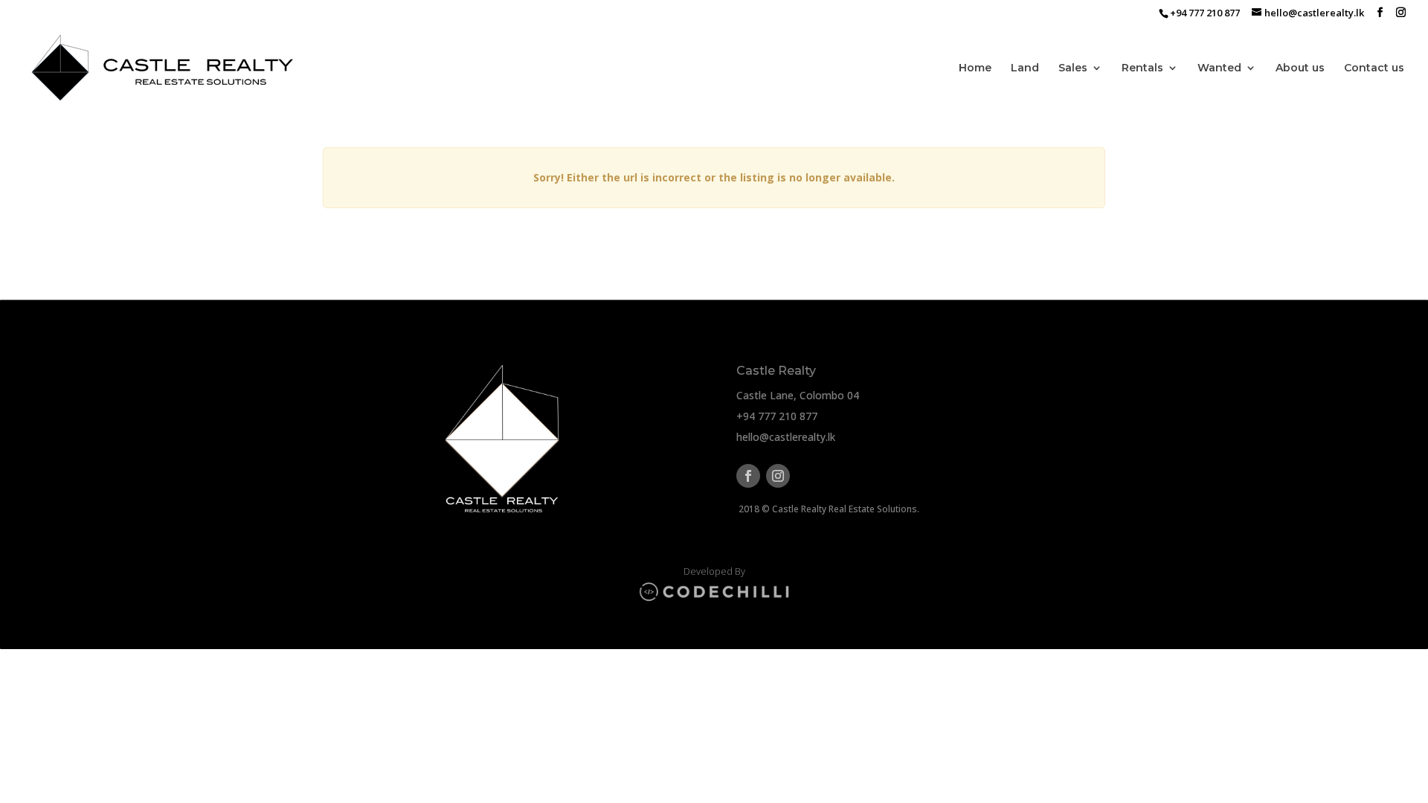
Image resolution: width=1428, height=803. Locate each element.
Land (1025, 68)
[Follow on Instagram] (778, 476)
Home (975, 68)
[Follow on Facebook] (748, 476)
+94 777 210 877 (776, 416)
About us (1300, 68)
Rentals (1142, 68)
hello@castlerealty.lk (785, 437)
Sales (1072, 68)
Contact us (1374, 68)
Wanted (1219, 68)
